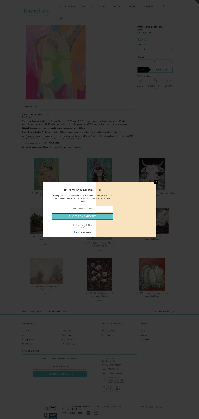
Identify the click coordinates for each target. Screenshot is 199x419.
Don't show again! (83, 232)
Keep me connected (83, 216)
